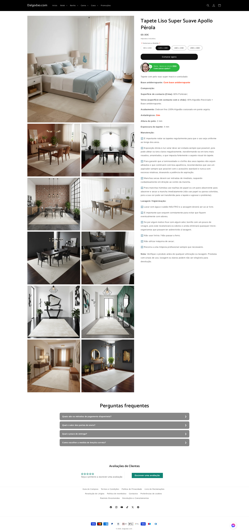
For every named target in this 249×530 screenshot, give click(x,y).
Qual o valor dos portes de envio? (78, 425)
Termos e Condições (110, 489)
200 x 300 (195, 48)
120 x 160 (163, 48)
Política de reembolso (116, 494)
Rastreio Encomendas (110, 498)
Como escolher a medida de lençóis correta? (84, 442)
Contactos (133, 494)
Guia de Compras (90, 489)
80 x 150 (148, 48)
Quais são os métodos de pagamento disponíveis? (87, 416)
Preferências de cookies (151, 494)
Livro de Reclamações (154, 489)
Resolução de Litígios (94, 494)
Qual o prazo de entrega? (74, 434)
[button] (63, 5)
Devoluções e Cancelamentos (135, 498)
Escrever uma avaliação (147, 475)
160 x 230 (179, 48)
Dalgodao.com (127, 528)
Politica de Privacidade (132, 489)
